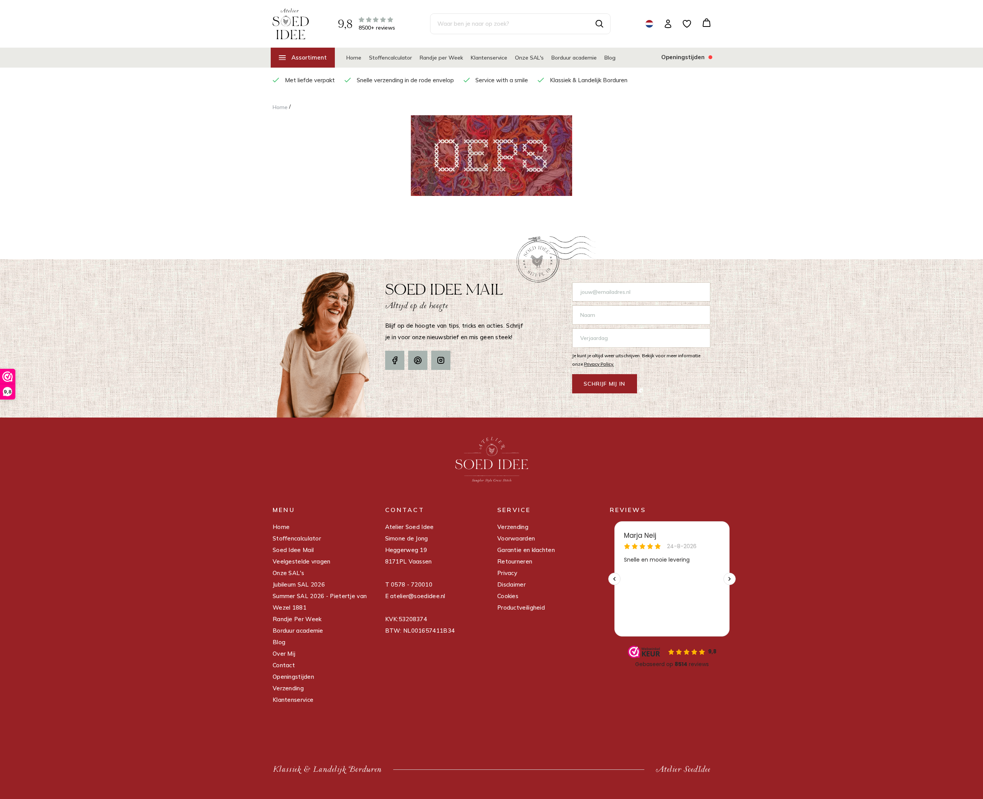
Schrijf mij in (605, 383)
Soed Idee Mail (293, 550)
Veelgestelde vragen (302, 561)
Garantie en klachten (526, 550)
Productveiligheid (521, 607)
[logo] (291, 23)
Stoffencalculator (390, 57)
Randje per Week (441, 57)
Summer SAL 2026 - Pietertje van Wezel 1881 (320, 601)
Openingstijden (293, 676)
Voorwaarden (516, 538)
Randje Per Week (297, 619)
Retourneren (514, 561)
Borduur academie (574, 57)
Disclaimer (511, 584)
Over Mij (284, 653)
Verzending (288, 688)
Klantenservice (489, 57)
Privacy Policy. (599, 364)
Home (353, 57)
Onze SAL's (529, 57)
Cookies (507, 596)
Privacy (507, 573)
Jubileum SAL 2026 (299, 584)
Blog (610, 57)
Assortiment (309, 57)
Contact (284, 665)
